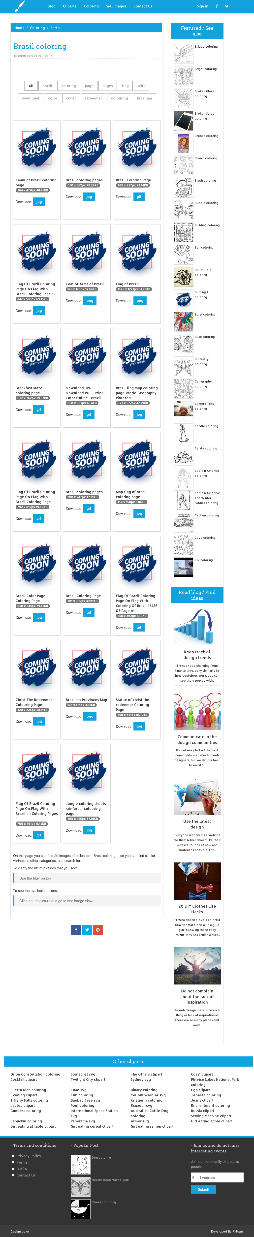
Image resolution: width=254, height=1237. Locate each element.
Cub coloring (82, 1095)
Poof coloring (82, 1105)
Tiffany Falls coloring (29, 1100)
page (89, 86)
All (31, 86)
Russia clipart (202, 1111)
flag (125, 86)
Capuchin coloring (26, 1121)
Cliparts (69, 6)
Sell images (116, 6)
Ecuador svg (141, 1105)
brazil (47, 86)
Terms (22, 1162)
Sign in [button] (202, 6)
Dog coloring (101, 1157)
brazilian (144, 98)
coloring (68, 86)
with (141, 86)
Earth (55, 28)
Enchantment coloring (210, 1105)
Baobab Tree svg (85, 1100)
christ (71, 98)
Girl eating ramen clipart (152, 1126)
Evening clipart (23, 1095)
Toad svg (79, 1090)
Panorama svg (83, 1121)
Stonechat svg (83, 1074)
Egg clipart (200, 1090)
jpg (39, 201)
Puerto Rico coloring (28, 1090)
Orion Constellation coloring (35, 1074)
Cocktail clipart (23, 1079)
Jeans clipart (202, 1100)
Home (19, 28)
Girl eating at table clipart (33, 1126)
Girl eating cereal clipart (92, 1126)
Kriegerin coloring (146, 1100)
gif (139, 196)
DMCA (22, 1169)
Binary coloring (144, 1090)
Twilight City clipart (88, 1079)
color (52, 98)
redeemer (93, 98)
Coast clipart (202, 1074)
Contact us (26, 1175)
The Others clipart (146, 1074)
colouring (119, 98)
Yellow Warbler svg (148, 1095)
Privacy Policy (29, 1156)
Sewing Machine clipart (211, 1116)
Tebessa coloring (206, 1095)
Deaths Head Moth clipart (110, 1180)
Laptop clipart (22, 1105)
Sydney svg (141, 1079)
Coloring (91, 6)
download (30, 98)
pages (107, 86)
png (90, 300)
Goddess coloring (25, 1111)
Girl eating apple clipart (212, 1121)
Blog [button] (52, 6)
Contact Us (142, 6)
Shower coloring (104, 1202)
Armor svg (140, 1121)
